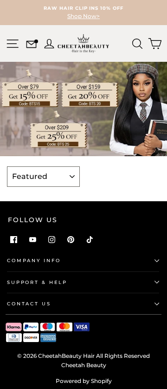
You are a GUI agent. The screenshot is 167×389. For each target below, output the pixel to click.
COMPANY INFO (33, 260)
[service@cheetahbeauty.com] (31, 45)
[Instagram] (51, 239)
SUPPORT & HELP (37, 282)
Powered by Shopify (84, 380)
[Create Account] (48, 42)
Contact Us (29, 303)
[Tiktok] (89, 239)
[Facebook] (13, 239)
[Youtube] (32, 239)
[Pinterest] (70, 239)
